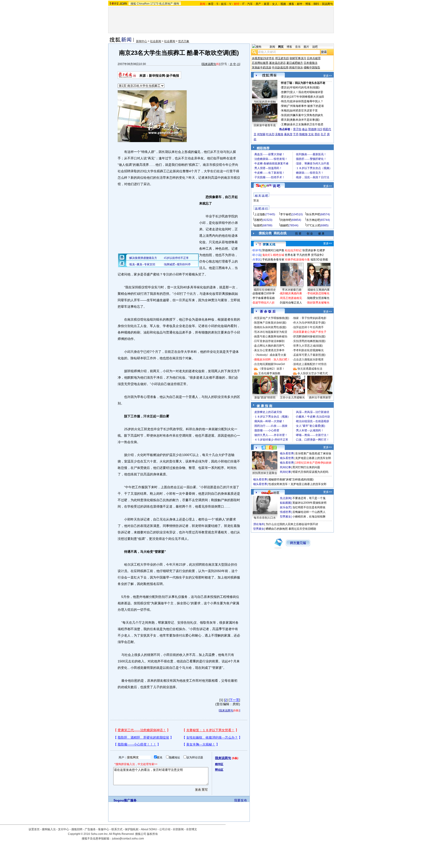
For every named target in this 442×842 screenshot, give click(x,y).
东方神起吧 (313, 220)
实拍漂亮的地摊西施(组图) (309, 341)
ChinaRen (143, 3)
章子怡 (297, 129)
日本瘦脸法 (310, 62)
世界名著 (290, 255)
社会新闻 (155, 41)
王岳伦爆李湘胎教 (269, 373)
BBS (316, 4)
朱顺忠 (285, 110)
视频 (283, 4)
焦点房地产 (166, 3)
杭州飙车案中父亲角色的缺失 (305, 115)
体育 (211, 4)
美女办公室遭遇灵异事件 (269, 350)
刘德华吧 (285, 220)
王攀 (284, 124)
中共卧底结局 (280, 67)
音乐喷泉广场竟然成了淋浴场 (313, 453)
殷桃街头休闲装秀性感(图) (270, 327)
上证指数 (259, 214)
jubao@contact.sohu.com (128, 838)
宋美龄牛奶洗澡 (261, 67)
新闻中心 (141, 41)
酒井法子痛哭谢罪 (320, 397)
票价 (317, 134)
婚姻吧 (284, 225)
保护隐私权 (132, 829)
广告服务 (90, 829)
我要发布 (240, 800)
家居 (266, 4)
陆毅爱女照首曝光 (318, 298)
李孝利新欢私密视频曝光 (308, 350)
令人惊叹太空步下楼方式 (312, 373)
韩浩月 (285, 101)
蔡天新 (285, 119)
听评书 (257, 250)
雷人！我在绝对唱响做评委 (306, 92)
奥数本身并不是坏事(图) (305, 119)
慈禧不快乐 (296, 67)
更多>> (327, 75)
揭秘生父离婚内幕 (319, 289)
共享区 (257, 259)
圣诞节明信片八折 (264, 302)
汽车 (250, 4)
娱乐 (224, 4)
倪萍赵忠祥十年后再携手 (308, 327)
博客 (308, 4)
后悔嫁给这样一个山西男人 (309, 512)
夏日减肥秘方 (294, 62)
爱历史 (285, 87)
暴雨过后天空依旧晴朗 (302, 528)
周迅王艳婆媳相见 (291, 298)
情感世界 (285, 512)
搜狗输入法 (49, 829)
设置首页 (34, 829)
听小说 (257, 255)
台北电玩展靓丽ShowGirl (269, 364)
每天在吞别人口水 (265, 517)
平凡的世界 (303, 255)
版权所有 (152, 834)
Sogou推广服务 (125, 800)
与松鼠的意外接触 (265, 101)
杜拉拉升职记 (293, 250)
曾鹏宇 (285, 92)
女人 (275, 4)
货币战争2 (317, 255)
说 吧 (276, 186)
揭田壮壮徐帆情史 (265, 289)
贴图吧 (258, 225)
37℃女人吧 (313, 225)
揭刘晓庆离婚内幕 (291, 293)
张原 (284, 115)
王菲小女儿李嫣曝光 (292, 397)
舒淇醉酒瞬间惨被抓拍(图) (309, 336)
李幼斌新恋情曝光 (318, 293)
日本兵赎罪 (314, 58)
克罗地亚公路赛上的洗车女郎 (313, 458)
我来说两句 (209, 64)
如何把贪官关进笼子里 (304, 110)
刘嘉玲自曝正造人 (291, 302)
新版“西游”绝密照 (265, 397)
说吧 (315, 46)
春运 (305, 129)
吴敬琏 (279, 134)
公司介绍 (164, 829)
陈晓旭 (303, 134)
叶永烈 (270, 134)
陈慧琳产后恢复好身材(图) (270, 322)
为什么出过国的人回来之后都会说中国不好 (292, 524)
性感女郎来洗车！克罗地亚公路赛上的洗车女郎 (297, 484)
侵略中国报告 (312, 67)
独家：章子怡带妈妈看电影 (309, 318)
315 (319, 129)
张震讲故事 (309, 250)
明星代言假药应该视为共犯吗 (310, 472)
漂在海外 (258, 524)
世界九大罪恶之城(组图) (308, 345)
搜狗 (176, 3)
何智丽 (261, 134)
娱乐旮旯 (285, 507)
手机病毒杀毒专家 (273, 259)
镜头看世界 (287, 453)
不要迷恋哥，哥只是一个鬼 (309, 498)
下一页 (234, 700)
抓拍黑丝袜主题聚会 (264, 473)
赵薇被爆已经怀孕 (264, 293)
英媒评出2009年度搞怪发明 (309, 502)
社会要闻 (169, 41)
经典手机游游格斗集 (297, 259)
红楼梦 (321, 250)
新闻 (272, 46)
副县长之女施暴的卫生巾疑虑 (305, 124)
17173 (154, 3)
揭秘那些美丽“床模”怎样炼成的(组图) (291, 479)
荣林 (284, 106)
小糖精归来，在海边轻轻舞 (309, 516)
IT (243, 4)
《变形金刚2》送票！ (271, 368)
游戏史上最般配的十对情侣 (309, 364)
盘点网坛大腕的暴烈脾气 (269, 345)
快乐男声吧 (313, 214)
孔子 (323, 134)
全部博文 (191, 829)
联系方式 (116, 829)
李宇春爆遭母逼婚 (264, 298)
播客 (291, 4)
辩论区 (219, 769)
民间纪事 (285, 467)
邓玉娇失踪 (282, 58)
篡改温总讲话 (277, 62)
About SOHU (149, 829)
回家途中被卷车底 (265, 125)
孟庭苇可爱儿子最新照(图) (309, 355)
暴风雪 (288, 134)
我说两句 (327, 4)
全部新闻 (178, 829)
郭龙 (256, 200)
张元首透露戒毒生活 (309, 368)
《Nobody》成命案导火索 (270, 355)
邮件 (299, 4)
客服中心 (103, 829)
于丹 (296, 134)
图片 (306, 46)
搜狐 (133, 3)
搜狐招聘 (76, 829)
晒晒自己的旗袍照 (277, 528)
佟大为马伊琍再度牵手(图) (309, 322)
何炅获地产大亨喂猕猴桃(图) (271, 318)
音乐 (298, 46)
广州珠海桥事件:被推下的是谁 (305, 106)
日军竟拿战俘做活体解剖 (269, 341)
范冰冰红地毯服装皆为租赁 (270, 331)
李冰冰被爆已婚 (291, 289)
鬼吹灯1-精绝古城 (273, 255)
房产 (258, 4)
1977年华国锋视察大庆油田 (307, 96)
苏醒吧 (258, 220)
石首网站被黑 (260, 62)
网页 (281, 46)
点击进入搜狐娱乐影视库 (308, 359)
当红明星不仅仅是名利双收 (309, 507)
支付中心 (63, 829)
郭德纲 (312, 129)
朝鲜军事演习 (298, 58)
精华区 (219, 764)
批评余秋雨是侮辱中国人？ (306, 101)
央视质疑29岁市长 (263, 58)
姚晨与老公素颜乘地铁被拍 (270, 336)
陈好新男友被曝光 (318, 302)
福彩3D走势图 (319, 259)
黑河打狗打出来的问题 (306, 467)
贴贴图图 (285, 502)
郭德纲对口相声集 (273, 250)
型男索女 (285, 516)
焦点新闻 (285, 498)
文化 (311, 134)
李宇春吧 (285, 214)
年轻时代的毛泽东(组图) (305, 87)
